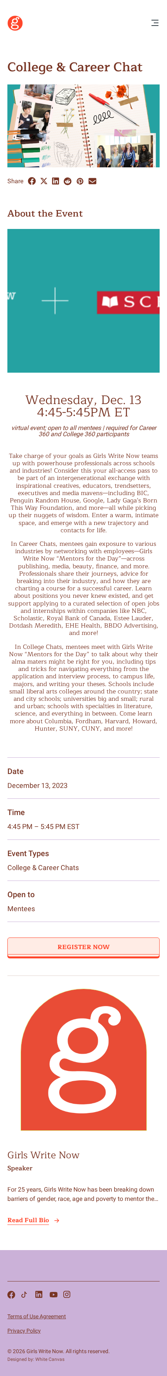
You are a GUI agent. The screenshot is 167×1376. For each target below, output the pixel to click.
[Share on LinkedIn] (55, 181)
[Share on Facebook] (32, 181)
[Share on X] (43, 181)
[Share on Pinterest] (80, 181)
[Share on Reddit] (67, 181)
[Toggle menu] (155, 23)
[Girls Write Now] (15, 29)
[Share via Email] (92, 181)
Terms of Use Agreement (36, 1316)
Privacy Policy (24, 1331)
